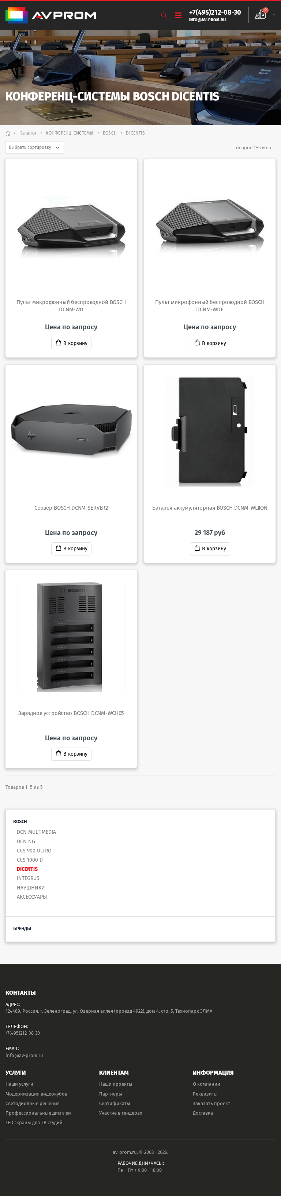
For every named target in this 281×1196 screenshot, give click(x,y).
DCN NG (26, 842)
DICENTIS (27, 869)
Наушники (31, 888)
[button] (164, 15)
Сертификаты (114, 1103)
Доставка (203, 1113)
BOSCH (110, 133)
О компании (206, 1084)
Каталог (28, 133)
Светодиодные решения (32, 1103)
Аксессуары (32, 897)
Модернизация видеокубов (36, 1094)
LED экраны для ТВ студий (34, 1122)
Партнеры (110, 1094)
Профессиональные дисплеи (38, 1113)
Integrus (28, 878)
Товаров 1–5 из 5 (252, 147)
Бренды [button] (22, 928)
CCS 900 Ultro (34, 851)
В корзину (75, 343)
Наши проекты (115, 1084)
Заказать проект (211, 1103)
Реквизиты (205, 1094)
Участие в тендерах (120, 1113)
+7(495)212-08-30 (22, 1033)
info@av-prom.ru (24, 1055)
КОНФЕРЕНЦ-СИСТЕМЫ (69, 133)
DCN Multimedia (36, 832)
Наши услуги (19, 1084)
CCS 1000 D (30, 860)
